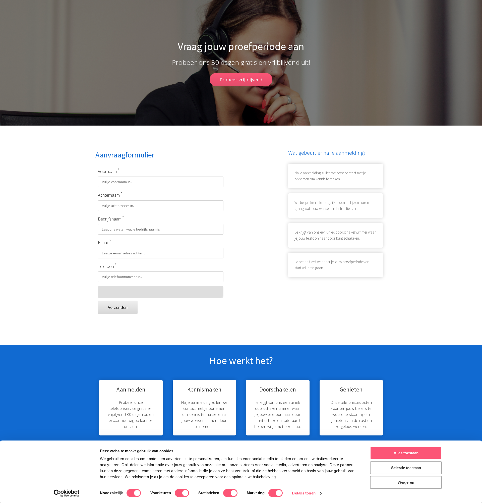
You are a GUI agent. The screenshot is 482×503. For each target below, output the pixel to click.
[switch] (182, 493)
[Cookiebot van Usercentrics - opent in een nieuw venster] (67, 493)
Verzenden (118, 307)
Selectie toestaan (406, 468)
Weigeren (406, 482)
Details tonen (303, 493)
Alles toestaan (406, 453)
